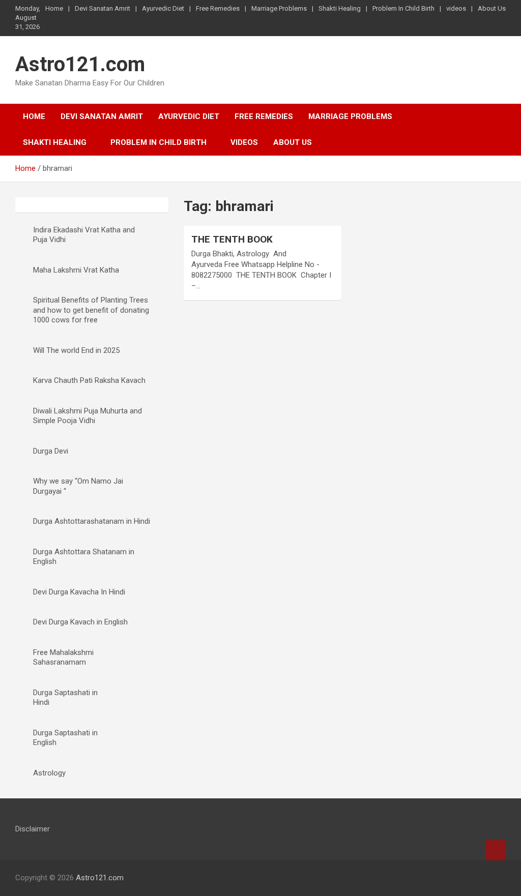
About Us (492, 8)
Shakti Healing (340, 8)
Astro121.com (80, 64)
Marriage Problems (279, 8)
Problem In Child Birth (403, 8)
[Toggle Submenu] (143, 658)
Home (54, 8)
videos (456, 8)
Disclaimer (32, 828)
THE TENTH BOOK (232, 239)
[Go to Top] (495, 850)
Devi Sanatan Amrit (102, 8)
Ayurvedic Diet (163, 8)
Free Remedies (218, 8)
